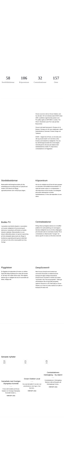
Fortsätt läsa (11, 395)
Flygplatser (36, 451)
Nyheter (11, 380)
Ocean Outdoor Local (32, 379)
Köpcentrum (36, 448)
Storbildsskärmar (38, 445)
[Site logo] (32, 2)
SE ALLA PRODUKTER (32, 102)
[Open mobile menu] (1, 2)
